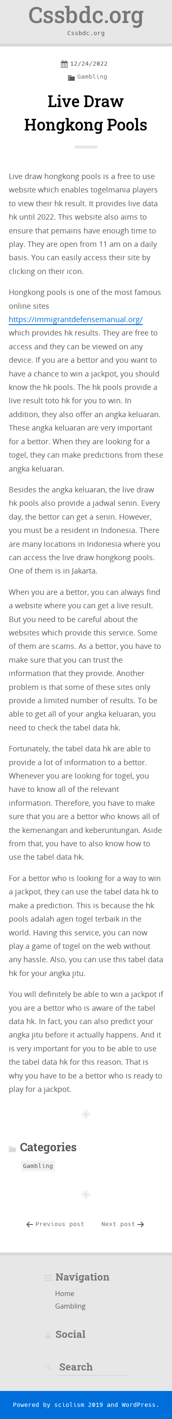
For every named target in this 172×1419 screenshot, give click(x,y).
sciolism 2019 (78, 1404)
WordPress (139, 1404)
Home (64, 1293)
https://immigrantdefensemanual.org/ (76, 319)
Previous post (59, 1224)
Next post (118, 1224)
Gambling (92, 76)
